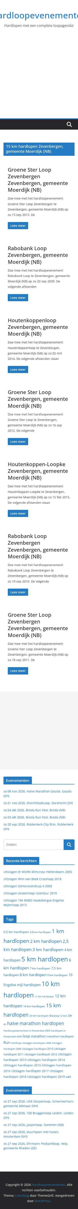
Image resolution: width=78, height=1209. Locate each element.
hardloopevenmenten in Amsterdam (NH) (26, 1030)
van (68, 1076)
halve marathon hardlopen (35, 1023)
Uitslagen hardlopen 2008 (36, 1043)
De (70, 1015)
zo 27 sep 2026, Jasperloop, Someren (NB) (33, 1125)
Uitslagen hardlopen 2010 (37, 1048)
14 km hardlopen (34, 1006)
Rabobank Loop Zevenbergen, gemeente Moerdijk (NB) (38, 255)
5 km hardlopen (44, 959)
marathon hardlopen (60, 1036)
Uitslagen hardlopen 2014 (46, 1060)
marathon (38, 1036)
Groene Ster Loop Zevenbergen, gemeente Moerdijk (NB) (38, 398)
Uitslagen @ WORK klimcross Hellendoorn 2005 (37, 872)
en (4, 1024)
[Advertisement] (39, 77)
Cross (63, 1015)
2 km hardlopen (46, 941)
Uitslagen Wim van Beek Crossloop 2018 (32, 879)
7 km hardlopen (40, 968)
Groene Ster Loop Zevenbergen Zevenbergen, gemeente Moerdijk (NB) (38, 179)
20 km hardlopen (39, 1015)
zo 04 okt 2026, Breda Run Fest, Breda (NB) (34, 810)
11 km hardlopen (44, 996)
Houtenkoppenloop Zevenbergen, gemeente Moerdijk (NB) (38, 327)
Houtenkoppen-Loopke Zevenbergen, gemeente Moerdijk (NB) (38, 470)
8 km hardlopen (33, 974)
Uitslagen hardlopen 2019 (46, 1077)
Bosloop (54, 1015)
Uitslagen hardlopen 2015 (22, 1065)
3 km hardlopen (47, 949)
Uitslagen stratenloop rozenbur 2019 (30, 893)
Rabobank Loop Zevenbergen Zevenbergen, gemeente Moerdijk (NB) (38, 546)
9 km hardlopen (57, 975)
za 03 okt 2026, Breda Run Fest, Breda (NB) (34, 817)
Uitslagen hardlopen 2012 (40, 1054)
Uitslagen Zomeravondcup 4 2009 (27, 886)
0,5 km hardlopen (16, 932)
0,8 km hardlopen (40, 932)
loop (26, 1036)
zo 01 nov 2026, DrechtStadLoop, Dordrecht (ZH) (38, 803)
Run (6, 1042)
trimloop (16, 1043)
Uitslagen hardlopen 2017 (30, 1071)
